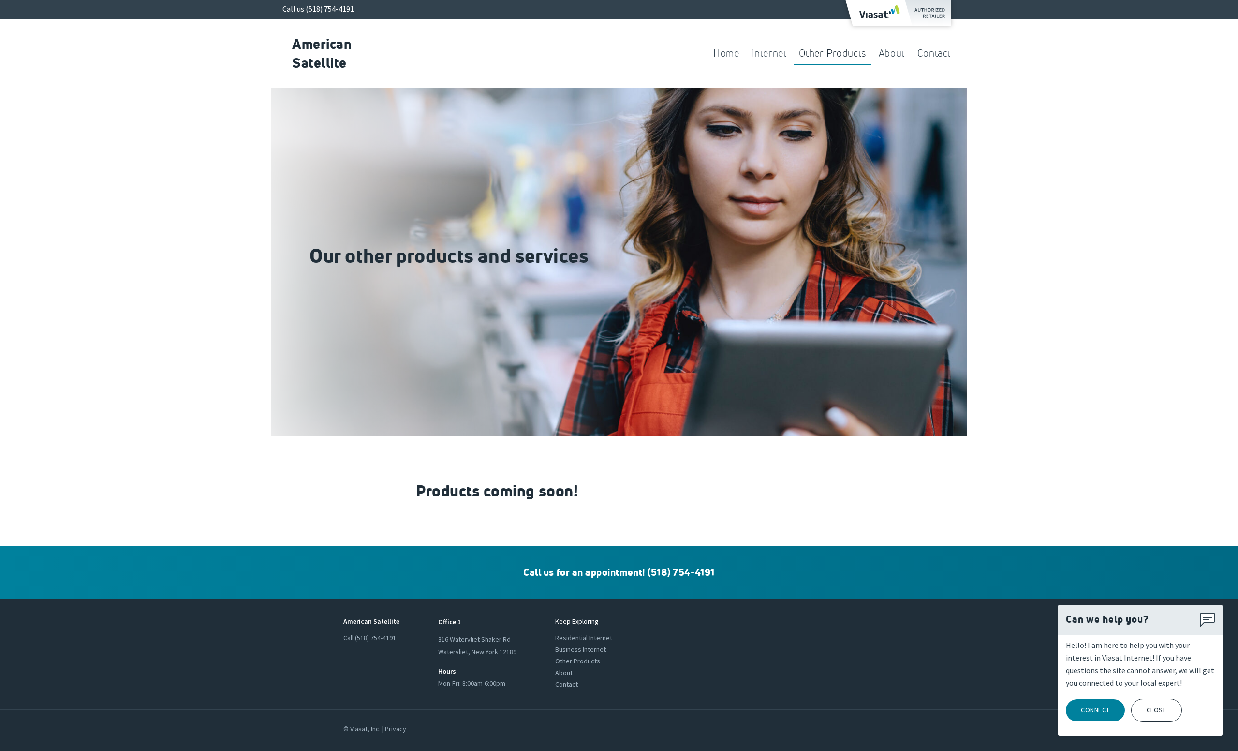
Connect (1095, 710)
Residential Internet (583, 637)
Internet (769, 53)
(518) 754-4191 (330, 9)
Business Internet (580, 649)
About (892, 53)
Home (726, 53)
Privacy (395, 728)
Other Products (832, 53)
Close (1157, 710)
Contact (934, 53)
